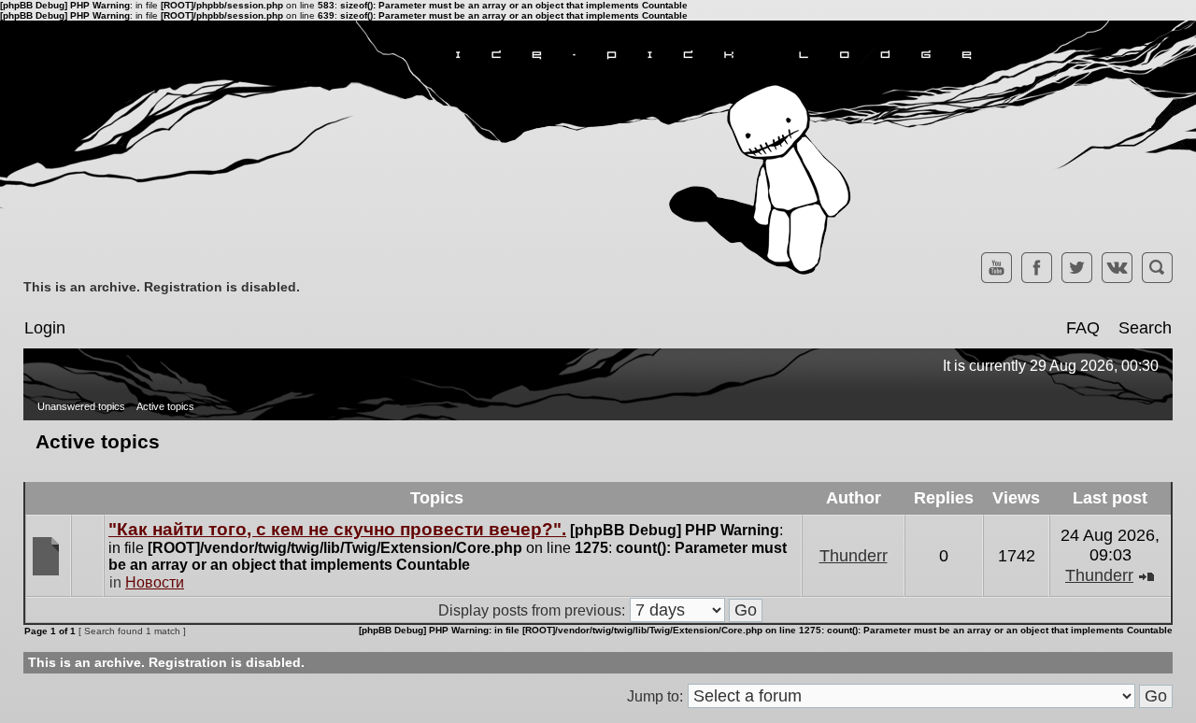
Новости (154, 582)
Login (44, 328)
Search (1145, 328)
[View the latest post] (1146, 575)
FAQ (1083, 328)
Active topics (165, 406)
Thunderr (853, 555)
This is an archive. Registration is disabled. (161, 286)
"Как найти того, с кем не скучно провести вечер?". (337, 529)
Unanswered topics (81, 406)
